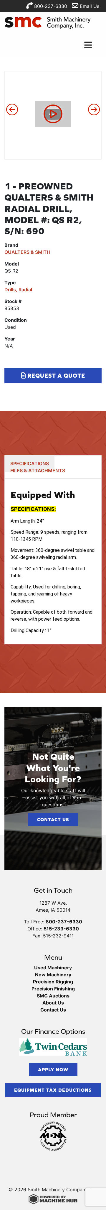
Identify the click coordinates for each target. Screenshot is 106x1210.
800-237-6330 (50, 6)
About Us (53, 1003)
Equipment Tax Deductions (53, 1090)
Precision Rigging (53, 982)
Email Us (88, 6)
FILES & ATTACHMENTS (37, 470)
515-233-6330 (61, 929)
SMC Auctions (53, 996)
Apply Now (53, 1069)
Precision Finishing (53, 989)
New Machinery (53, 975)
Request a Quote (55, 375)
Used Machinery (53, 968)
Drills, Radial (18, 289)
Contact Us (53, 819)
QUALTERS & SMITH (27, 252)
